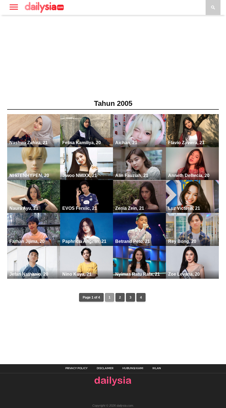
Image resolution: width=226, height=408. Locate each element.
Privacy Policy (76, 368)
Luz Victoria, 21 (184, 208)
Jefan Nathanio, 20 (28, 274)
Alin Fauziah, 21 (131, 175)
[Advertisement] (113, 59)
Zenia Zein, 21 (129, 208)
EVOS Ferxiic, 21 (79, 208)
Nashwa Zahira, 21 (28, 142)
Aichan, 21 (126, 142)
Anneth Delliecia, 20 (188, 175)
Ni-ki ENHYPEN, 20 (29, 175)
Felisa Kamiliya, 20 (81, 142)
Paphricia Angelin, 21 (84, 241)
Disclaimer (105, 368)
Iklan (156, 368)
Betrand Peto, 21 (132, 241)
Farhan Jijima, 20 (27, 241)
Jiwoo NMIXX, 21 (79, 175)
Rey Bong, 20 (182, 241)
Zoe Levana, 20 (184, 274)
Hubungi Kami (132, 368)
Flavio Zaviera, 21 (186, 142)
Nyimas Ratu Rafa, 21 (137, 274)
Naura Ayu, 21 (23, 208)
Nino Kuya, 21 (77, 274)
